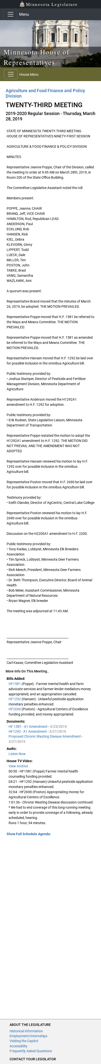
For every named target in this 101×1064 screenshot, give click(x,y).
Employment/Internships (28, 1036)
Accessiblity (18, 1046)
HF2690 (15, 709)
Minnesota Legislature (52, 4)
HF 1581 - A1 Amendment (28, 727)
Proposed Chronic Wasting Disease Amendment (45, 736)
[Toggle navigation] (10, 14)
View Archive (18, 766)
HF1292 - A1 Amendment (28, 731)
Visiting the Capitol (24, 1041)
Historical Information (26, 1031)
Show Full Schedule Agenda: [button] (29, 834)
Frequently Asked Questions (31, 1051)
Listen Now (17, 754)
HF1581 (15, 684)
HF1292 (15, 699)
